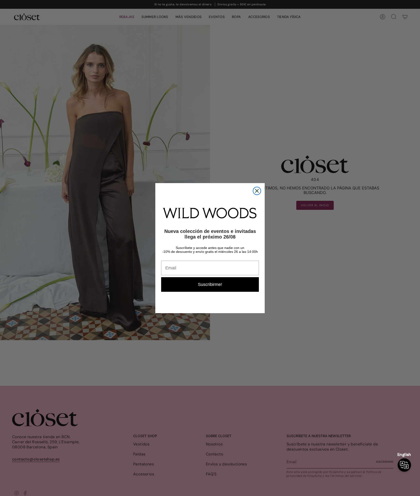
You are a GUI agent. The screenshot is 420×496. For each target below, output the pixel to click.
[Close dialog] (257, 191)
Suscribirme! (210, 284)
